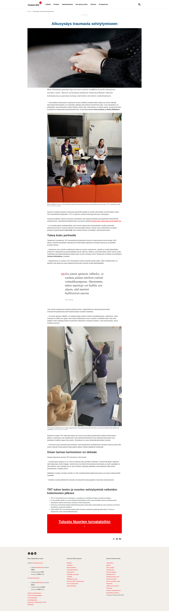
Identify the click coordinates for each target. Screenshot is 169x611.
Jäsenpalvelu (70, 572)
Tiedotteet (69, 565)
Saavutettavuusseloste (112, 592)
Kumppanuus (103, 4)
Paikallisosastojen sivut (112, 576)
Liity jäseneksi (110, 570)
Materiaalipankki (71, 567)
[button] (138, 4)
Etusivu (29, 11)
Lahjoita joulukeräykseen (34, 593)
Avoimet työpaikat (111, 572)
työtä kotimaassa (34, 578)
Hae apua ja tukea (82, 4)
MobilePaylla (39, 567)
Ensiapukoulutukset (72, 570)
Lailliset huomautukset (112, 586)
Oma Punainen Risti (72, 583)
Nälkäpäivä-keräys (72, 579)
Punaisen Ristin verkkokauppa (75, 581)
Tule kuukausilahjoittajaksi (34, 595)
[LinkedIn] (120, 539)
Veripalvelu (109, 583)
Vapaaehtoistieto (71, 586)
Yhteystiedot (109, 563)
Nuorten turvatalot (111, 579)
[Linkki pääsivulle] (34, 4)
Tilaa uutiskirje (110, 567)
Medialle (69, 563)
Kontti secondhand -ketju (113, 581)
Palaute (108, 565)
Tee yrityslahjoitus (32, 597)
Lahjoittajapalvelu (32, 600)
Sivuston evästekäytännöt (113, 590)
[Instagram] (116, 539)
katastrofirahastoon (37, 563)
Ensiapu (56, 4)
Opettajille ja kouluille (73, 574)
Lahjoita (48, 4)
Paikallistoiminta (110, 574)
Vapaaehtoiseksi (67, 4)
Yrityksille (69, 576)
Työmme (93, 4)
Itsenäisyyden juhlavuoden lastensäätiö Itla (106, 221)
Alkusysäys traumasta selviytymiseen (43, 11)
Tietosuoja (109, 588)
